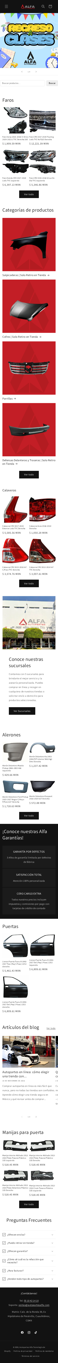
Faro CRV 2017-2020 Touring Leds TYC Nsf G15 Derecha (41, 138)
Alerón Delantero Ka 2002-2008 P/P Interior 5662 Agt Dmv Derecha (40, 759)
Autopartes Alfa (26, 1347)
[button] (6, 6)
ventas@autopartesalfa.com (34, 1305)
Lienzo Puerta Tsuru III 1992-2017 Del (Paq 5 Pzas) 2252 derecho (14, 1004)
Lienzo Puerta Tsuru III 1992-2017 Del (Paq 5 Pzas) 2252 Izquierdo (41, 962)
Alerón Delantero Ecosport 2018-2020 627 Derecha (40, 797)
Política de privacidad (23, 1351)
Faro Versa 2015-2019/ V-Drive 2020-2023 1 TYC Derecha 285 (15, 138)
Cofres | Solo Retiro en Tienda (20, 336)
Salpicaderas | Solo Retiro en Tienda (24, 275)
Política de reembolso (44, 1351)
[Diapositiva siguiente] (36, 71)
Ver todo (29, 194)
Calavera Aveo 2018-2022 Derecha (40, 527)
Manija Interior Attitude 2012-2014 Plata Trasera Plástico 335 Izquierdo (15, 1158)
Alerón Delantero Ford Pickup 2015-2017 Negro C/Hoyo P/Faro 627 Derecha (15, 799)
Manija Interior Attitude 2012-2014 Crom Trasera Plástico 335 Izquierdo (42, 1188)
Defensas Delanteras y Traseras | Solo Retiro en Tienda (28, 462)
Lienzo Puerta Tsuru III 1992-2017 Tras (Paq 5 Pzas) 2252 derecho (14, 964)
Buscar (52, 83)
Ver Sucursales (22, 710)
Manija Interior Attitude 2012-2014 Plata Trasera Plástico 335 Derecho (42, 1158)
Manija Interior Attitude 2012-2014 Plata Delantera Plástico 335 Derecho (15, 1187)
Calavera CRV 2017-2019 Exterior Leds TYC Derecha (13, 527)
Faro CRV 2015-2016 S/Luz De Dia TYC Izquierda (41, 179)
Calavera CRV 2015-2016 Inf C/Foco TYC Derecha (14, 568)
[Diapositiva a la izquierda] (21, 1116)
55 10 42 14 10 (31, 1300)
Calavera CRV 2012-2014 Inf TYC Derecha (41, 568)
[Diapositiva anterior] (21, 71)
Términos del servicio (31, 1356)
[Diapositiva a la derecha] (36, 1116)
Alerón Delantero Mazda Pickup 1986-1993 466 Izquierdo (13, 768)
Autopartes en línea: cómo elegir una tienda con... (25, 1074)
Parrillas (7, 398)
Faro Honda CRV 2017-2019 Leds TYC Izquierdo (14, 179)
